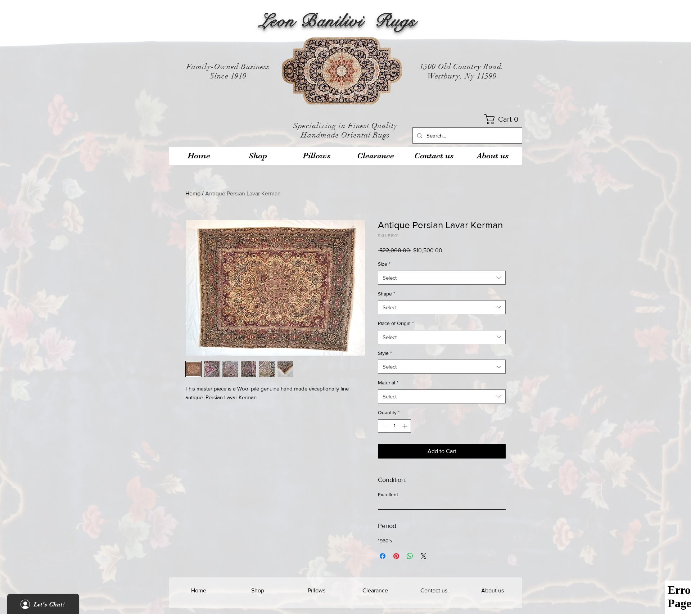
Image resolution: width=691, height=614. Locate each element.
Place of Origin (396, 323)
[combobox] (442, 278)
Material (388, 382)
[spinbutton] (394, 426)
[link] (503, 119)
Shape (386, 294)
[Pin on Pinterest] (396, 556)
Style (385, 353)
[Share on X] (423, 556)
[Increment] (405, 426)
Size (384, 264)
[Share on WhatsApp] (410, 556)
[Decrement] (383, 426)
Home (192, 193)
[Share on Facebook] (382, 556)
